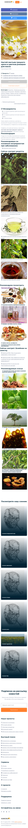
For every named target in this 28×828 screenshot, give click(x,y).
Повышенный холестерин (9, 754)
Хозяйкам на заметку (8, 770)
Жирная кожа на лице (9, 148)
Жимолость (5, 752)
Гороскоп (5, 775)
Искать (4, 766)
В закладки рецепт (14, 85)
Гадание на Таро (7, 779)
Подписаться (14, 709)
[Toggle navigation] (21, 2)
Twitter (15, 18)
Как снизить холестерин (9, 757)
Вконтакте (15, 14)
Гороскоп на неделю (8, 722)
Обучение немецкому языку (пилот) (12, 731)
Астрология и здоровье (9, 741)
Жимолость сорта (7, 745)
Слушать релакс (7, 724)
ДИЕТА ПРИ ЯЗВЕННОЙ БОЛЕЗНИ (12, 750)
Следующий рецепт (20, 103)
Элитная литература (8, 727)
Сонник (4, 777)
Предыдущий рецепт (8, 102)
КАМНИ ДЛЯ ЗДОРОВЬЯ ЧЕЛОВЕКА (12, 747)
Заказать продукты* (14, 81)
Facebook (15, 9)
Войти (17, 2)
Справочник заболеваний (10, 773)
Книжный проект (7, 729)
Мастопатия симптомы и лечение (12, 743)
